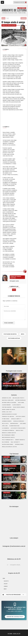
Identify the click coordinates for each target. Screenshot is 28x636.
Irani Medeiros (14, 423)
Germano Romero (7, 421)
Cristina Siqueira (6, 407)
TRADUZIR (23, 18)
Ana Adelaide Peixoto (18, 397)
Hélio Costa (5, 423)
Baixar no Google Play (15, 616)
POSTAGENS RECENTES (10, 334)
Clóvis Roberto (16, 404)
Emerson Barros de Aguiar (9, 414)
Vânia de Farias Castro (9, 25)
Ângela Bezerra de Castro (9, 446)
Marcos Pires (19, 430)
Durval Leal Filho (7, 411)
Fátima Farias (5, 418)
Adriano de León (6, 397)
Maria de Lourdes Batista (9, 432)
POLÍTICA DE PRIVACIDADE (13, 594)
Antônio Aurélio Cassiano (9, 402)
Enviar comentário (8, 322)
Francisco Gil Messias (8, 416)
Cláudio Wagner (6, 404)
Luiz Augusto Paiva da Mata (18, 428)
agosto (6, 581)
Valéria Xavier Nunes (7, 444)
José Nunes (23, 423)
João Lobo (5, 425)
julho (5, 583)
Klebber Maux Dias (14, 425)
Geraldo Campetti (16, 418)
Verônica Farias (19, 444)
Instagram (22, 349)
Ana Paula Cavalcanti (8, 400)
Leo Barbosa (5, 428)
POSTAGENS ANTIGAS (14, 338)
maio (5, 589)
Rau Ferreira (5, 442)
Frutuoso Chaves (20, 416)
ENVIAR (3, 18)
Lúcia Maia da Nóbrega (8, 430)
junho (6, 586)
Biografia (21, 353)
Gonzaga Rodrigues (18, 421)
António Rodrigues (20, 400)
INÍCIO (22, 334)
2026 (4, 578)
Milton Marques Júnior (8, 435)
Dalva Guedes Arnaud (19, 407)
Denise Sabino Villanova (8, 409)
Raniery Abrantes (20, 439)
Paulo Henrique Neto (8, 439)
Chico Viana (21, 402)
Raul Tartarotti (15, 442)
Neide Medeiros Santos (8, 437)
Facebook (21, 351)
